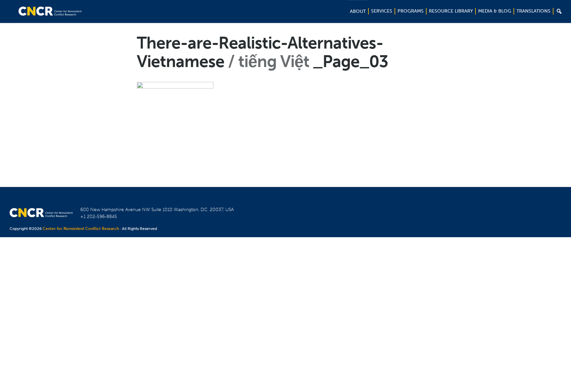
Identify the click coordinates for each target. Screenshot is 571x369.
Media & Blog (494, 11)
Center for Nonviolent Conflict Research (81, 228)
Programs (411, 11)
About (358, 11)
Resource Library (451, 11)
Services (381, 11)
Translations (533, 11)
